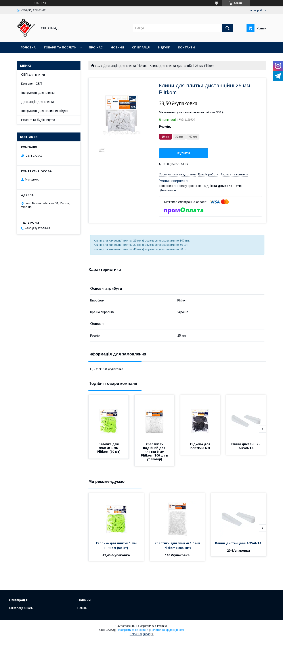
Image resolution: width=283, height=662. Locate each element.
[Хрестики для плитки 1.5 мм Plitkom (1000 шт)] (177, 515)
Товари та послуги (60, 47)
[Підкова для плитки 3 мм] (200, 417)
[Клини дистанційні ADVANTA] (246, 417)
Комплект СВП (31, 83)
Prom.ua (162, 625)
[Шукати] (227, 28)
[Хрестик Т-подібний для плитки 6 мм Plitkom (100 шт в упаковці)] (154, 417)
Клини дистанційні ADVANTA (246, 446)
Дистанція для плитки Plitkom (125, 65)
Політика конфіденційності (167, 629)
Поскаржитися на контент (132, 629)
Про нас (96, 47)
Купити (183, 153)
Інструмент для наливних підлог (45, 111)
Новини (117, 47)
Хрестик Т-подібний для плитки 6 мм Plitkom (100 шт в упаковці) (155, 451)
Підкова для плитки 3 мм (200, 446)
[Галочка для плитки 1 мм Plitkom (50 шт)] (108, 417)
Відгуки (164, 47)
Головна (28, 47)
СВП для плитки (33, 74)
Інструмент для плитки (38, 92)
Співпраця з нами (21, 608)
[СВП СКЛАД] (26, 36)
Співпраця (141, 47)
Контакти (186, 47)
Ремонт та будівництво (38, 120)
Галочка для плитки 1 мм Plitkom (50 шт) (108, 447)
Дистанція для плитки (37, 102)
